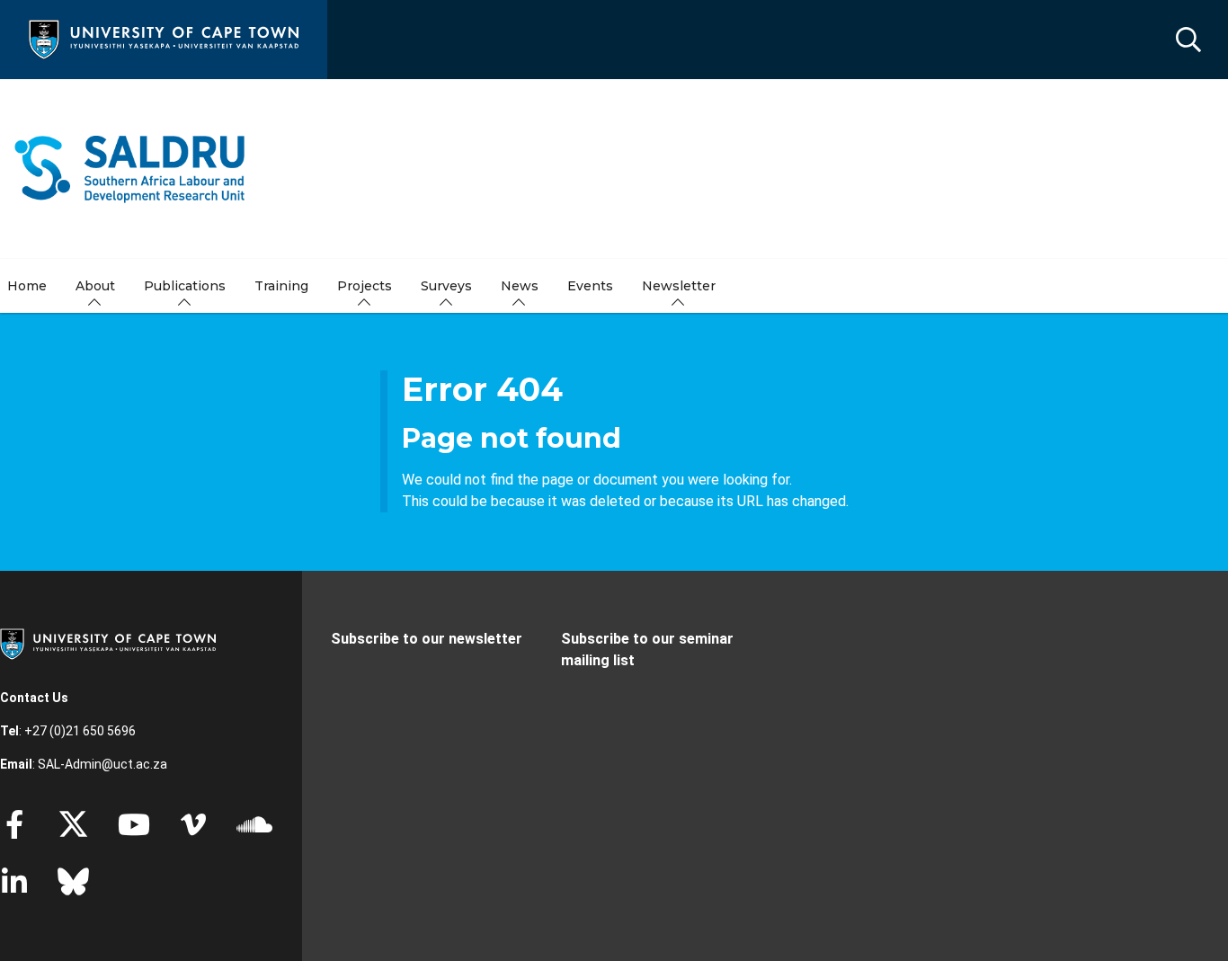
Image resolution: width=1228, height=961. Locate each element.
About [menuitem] (95, 286)
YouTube (134, 824)
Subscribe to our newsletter (426, 638)
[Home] (163, 38)
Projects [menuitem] (364, 286)
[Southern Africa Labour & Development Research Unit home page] (129, 169)
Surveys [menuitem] (446, 286)
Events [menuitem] (590, 286)
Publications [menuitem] (185, 286)
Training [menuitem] (281, 286)
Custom (193, 824)
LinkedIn (14, 881)
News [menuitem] (519, 286)
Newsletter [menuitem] (679, 286)
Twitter (73, 824)
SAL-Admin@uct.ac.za (102, 764)
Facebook (14, 824)
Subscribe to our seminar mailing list (647, 649)
